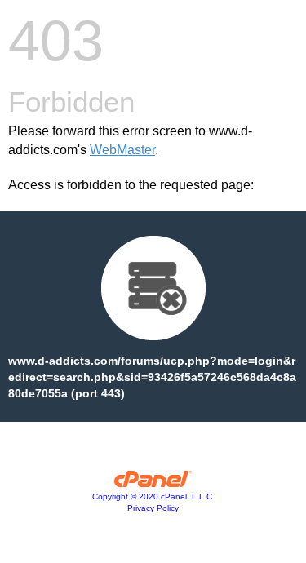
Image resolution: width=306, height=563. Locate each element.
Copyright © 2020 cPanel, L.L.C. (153, 496)
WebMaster (122, 150)
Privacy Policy (153, 507)
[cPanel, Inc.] (153, 483)
